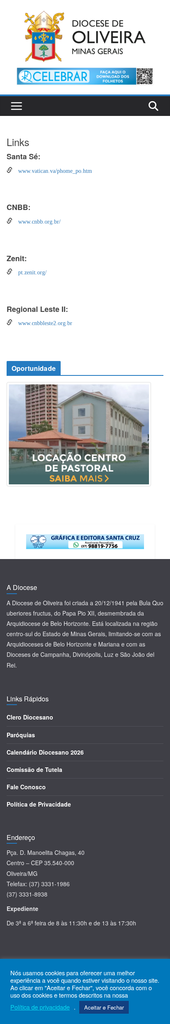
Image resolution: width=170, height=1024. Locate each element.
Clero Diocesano (30, 717)
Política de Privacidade (39, 804)
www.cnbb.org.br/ (36, 220)
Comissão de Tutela (34, 769)
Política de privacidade (40, 1007)
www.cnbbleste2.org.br (42, 322)
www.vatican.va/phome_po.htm (52, 170)
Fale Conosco (26, 787)
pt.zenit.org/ (29, 271)
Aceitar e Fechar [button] (104, 1007)
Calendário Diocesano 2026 (45, 752)
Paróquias (21, 735)
